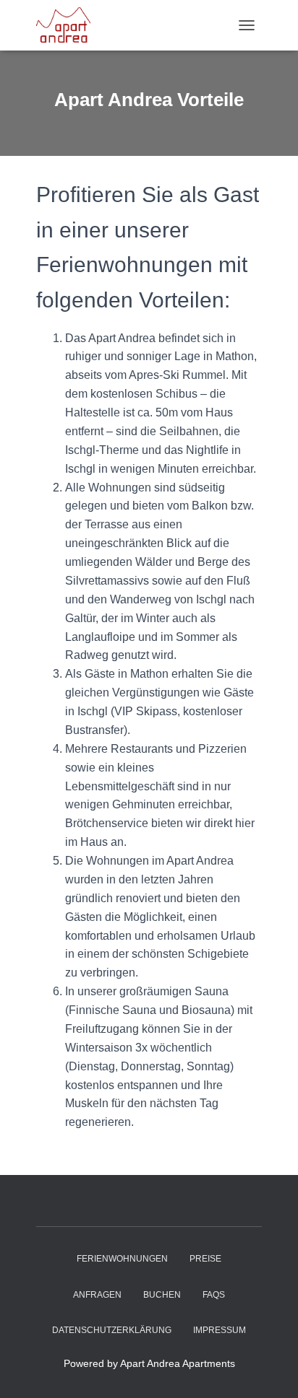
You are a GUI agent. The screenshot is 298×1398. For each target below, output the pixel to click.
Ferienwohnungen (122, 1259)
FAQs (214, 1295)
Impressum (219, 1330)
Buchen (162, 1295)
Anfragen (97, 1295)
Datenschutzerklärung (111, 1330)
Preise (205, 1259)
